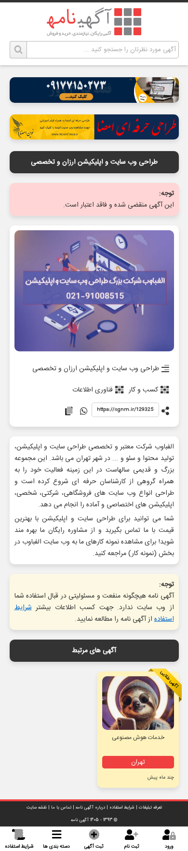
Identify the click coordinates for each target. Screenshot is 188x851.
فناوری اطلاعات (92, 390)
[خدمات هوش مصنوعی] (138, 703)
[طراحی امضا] (94, 137)
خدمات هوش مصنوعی (138, 737)
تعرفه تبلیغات (150, 807)
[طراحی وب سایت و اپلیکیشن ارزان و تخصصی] (94, 291)
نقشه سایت (37, 807)
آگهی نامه (80, 820)
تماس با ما (61, 807)
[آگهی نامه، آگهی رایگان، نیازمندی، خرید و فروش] (94, 21)
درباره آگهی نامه (90, 807)
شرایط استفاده (121, 807)
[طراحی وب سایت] (94, 100)
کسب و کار (143, 390)
